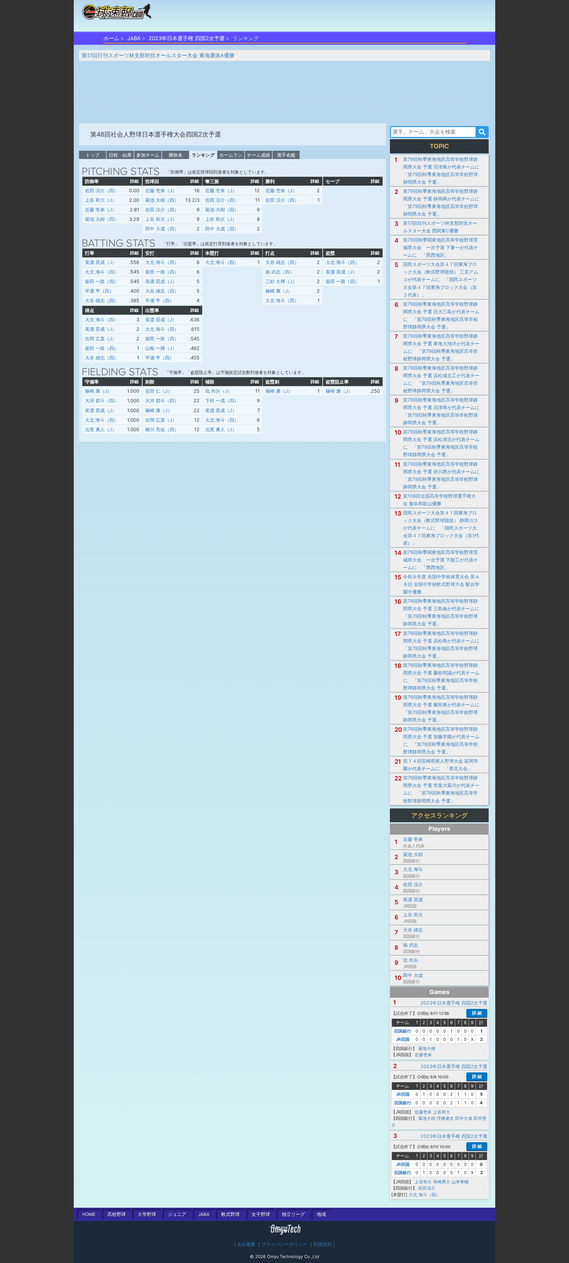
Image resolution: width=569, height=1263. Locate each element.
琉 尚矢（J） (218, 391)
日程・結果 (120, 155)
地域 (321, 1214)
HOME (88, 1214)
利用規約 (322, 1244)
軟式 (230, 1214)
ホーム (111, 38)
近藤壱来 (423, 1054)
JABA (134, 38)
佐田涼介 (426, 1188)
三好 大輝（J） (281, 281)
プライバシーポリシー (284, 1244)
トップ (92, 155)
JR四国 (403, 1039)
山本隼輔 (460, 1181)
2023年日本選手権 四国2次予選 (187, 38)
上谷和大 (441, 1112)
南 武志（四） (279, 272)
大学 (147, 1214)
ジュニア (177, 1214)
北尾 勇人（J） (101, 429)
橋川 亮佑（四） (162, 429)
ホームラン (230, 155)
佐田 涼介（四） (102, 190)
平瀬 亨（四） (99, 291)
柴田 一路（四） (102, 281)
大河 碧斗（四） (102, 400)
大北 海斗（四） (102, 272)
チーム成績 (258, 155)
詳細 (134, 181)
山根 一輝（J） (161, 348)
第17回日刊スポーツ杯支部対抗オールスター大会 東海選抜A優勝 (158, 55)
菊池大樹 (426, 1048)
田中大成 (463, 1118)
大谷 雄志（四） (102, 300)
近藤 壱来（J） (101, 209)
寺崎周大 (441, 1181)
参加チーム (147, 155)
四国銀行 (402, 1031)
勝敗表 (175, 155)
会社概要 (246, 1244)
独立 (293, 1214)
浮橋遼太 (445, 1118)
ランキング (203, 155)
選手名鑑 (286, 155)
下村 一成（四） (222, 400)
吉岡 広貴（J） (101, 338)
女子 (261, 1214)
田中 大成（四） (162, 228)
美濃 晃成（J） (101, 262)
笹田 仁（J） (158, 391)
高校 (116, 1214)
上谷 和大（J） (101, 200)
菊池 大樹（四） (102, 219)
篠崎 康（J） (278, 291)
